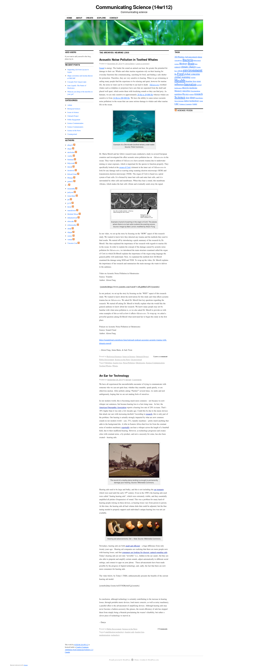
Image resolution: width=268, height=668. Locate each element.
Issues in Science (129, 356)
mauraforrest (71, 210)
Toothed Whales (105, 366)
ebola (180, 70)
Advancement (191, 56)
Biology (183, 63)
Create (89, 17)
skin (187, 97)
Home (69, 17)
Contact (114, 17)
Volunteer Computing (185, 104)
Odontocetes (140, 362)
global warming (182, 77)
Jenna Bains (130, 63)
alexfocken (71, 152)
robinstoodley (71, 225)
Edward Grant (72, 174)
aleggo (69, 148)
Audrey (69, 156)
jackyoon (70, 192)
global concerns (192, 74)
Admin (69, 105)
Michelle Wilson (72, 214)
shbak (69, 228)
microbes (186, 90)
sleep (192, 97)
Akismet (26, 665)
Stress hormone (179, 101)
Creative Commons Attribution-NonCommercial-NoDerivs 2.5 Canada (79, 649)
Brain (191, 63)
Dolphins (108, 362)
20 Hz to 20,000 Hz (145, 94)
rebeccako (70, 221)
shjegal (69, 232)
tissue (201, 101)
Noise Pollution (129, 362)
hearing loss (117, 362)
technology (115, 635)
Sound (101, 68)
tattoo (186, 100)
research (198, 94)
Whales (115, 366)
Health (179, 80)
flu (175, 74)
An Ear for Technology (114, 375)
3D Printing (179, 56)
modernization (104, 635)
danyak (128, 379)
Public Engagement (106, 359)
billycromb (71, 163)
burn (196, 64)
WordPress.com (153, 660)
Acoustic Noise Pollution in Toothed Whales (128, 59)
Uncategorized (136, 359)
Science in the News (122, 359)
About (79, 17)
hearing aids (129, 632)
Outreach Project (142, 356)
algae (200, 56)
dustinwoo (70, 170)
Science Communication (155, 362)
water (194, 103)
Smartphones (199, 98)
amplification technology (114, 632)
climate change (188, 66)
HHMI (199, 81)
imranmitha (71, 188)
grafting (193, 77)
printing (191, 94)
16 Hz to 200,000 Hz (121, 98)
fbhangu (70, 178)
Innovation (190, 84)
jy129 (69, 203)
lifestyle (185, 87)
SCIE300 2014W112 (81, 644)
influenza (179, 84)
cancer (177, 66)
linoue (69, 207)
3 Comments (162, 628)
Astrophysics (178, 60)
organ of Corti (125, 167)
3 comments (137, 379)
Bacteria (188, 60)
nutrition (178, 94)
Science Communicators (75, 127)
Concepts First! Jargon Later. (77, 82)
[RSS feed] (74, 145)
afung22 (70, 145)
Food (180, 74)
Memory (178, 90)
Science (179, 97)
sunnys (69, 236)
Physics (185, 94)
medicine (193, 87)
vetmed (69, 239)
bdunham (70, 159)
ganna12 (70, 181)
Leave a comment (142, 63)
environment (192, 70)
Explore (101, 17)
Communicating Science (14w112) (134, 6)
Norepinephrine (195, 91)
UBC (176, 103)
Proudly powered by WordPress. (120, 660)
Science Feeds (185, 110)
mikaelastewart (72, 218)
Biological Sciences (114, 356)
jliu (68, 199)
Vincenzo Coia (72, 243)
